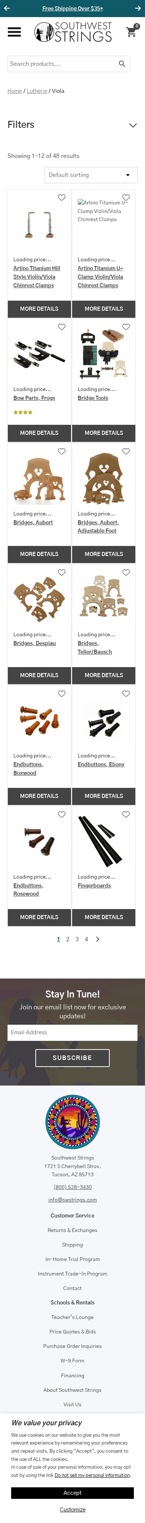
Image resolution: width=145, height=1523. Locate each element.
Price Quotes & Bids (72, 1332)
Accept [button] (73, 1493)
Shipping (72, 1245)
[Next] (136, 8)
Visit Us (72, 1404)
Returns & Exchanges (72, 1230)
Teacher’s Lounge (72, 1317)
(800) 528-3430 (73, 1187)
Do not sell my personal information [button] (92, 1475)
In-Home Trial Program (72, 1259)
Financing (72, 1375)
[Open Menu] (13, 32)
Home (14, 91)
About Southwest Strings (73, 1390)
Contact (72, 1288)
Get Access (103, 9)
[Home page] (73, 32)
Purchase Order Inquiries (72, 1346)
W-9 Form (72, 1361)
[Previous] (8, 8)
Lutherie (37, 91)
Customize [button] (73, 1510)
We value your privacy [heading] (46, 1423)
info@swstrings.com (72, 1200)
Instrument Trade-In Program (72, 1274)
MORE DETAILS (39, 309)
